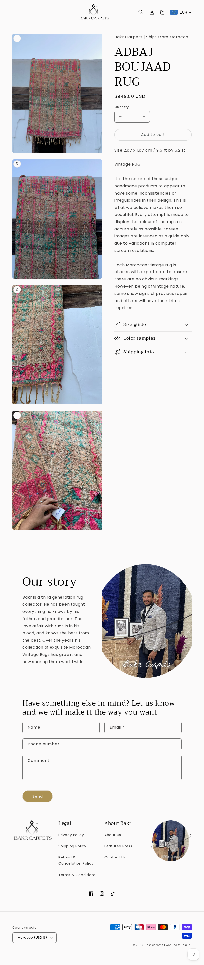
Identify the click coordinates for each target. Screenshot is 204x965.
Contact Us (115, 857)
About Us (112, 834)
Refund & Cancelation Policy (76, 860)
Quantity (121, 107)
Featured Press (118, 846)
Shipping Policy (72, 846)
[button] (14, 12)
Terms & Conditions (77, 874)
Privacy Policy (71, 834)
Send (37, 796)
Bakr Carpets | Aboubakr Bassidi (168, 945)
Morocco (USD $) (32, 937)
